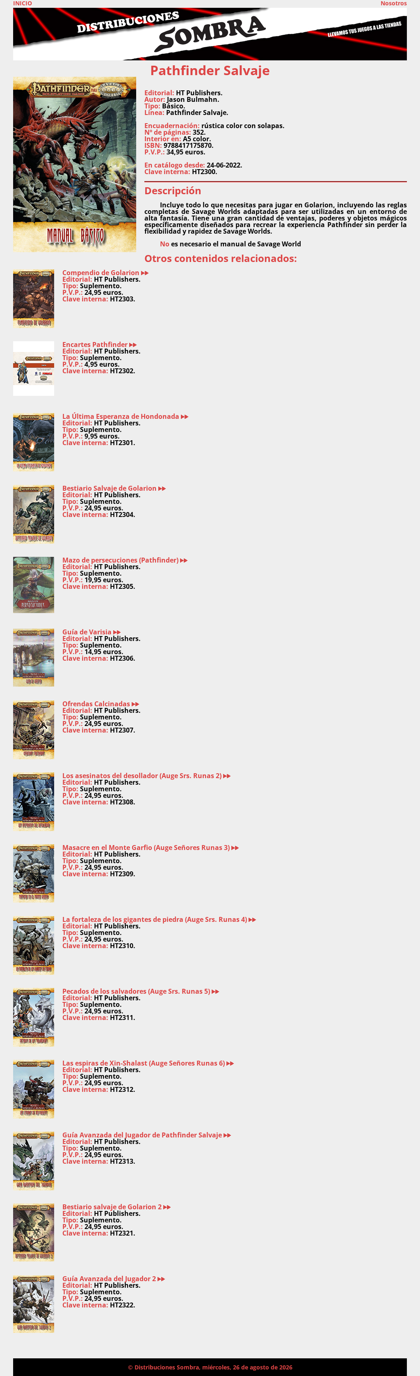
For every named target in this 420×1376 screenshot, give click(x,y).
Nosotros (394, 3)
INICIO (22, 3)
